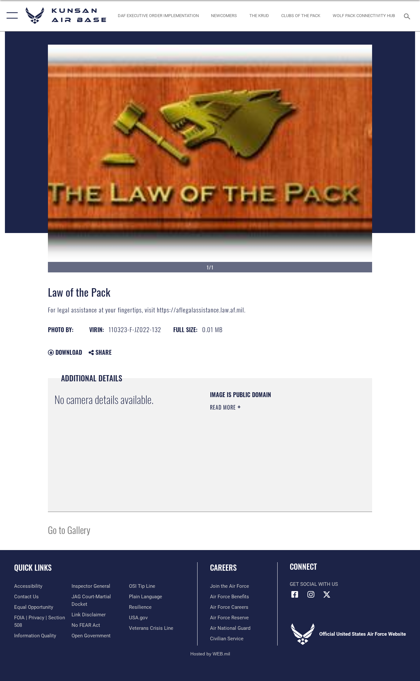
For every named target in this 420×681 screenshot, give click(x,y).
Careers (223, 567)
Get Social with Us (314, 584)
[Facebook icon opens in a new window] (295, 594)
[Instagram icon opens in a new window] (311, 594)
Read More (224, 407)
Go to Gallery (69, 529)
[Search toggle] (408, 16)
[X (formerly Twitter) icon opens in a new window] (327, 594)
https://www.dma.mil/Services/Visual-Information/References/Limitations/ (268, 463)
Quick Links (33, 567)
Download (68, 352)
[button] (10, 15)
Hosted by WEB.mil (210, 653)
